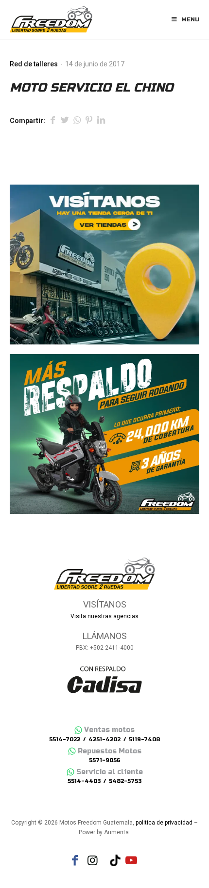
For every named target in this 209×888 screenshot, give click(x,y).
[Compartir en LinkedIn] (101, 121)
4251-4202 (104, 739)
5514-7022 (64, 739)
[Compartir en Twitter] (65, 121)
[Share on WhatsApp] (77, 121)
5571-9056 (105, 760)
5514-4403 (84, 781)
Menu (190, 19)
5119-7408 (144, 739)
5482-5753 (125, 781)
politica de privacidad (164, 822)
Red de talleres (34, 64)
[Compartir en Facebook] (52, 121)
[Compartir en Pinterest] (89, 121)
